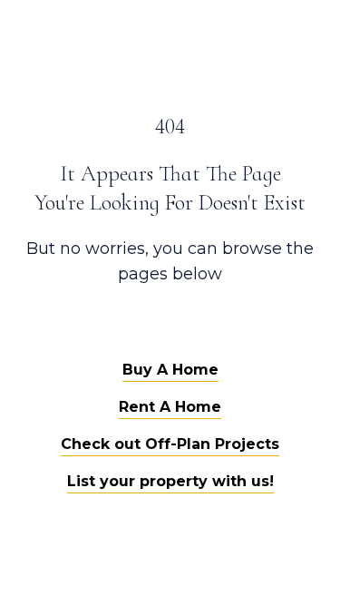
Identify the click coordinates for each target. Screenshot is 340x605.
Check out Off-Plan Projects (170, 444)
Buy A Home (170, 369)
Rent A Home (170, 406)
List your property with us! (170, 481)
